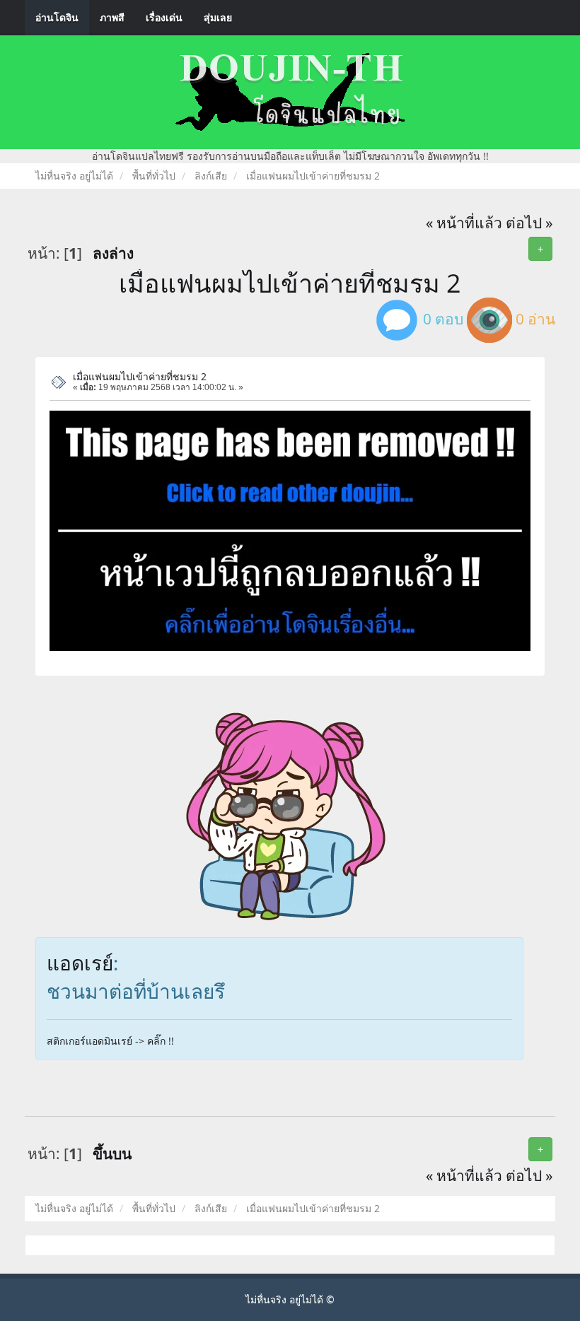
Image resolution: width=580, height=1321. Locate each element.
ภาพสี (112, 17)
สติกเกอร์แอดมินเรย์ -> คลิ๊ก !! (110, 1040)
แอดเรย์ (80, 962)
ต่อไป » (529, 223)
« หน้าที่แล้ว (464, 223)
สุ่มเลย (218, 17)
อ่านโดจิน (57, 17)
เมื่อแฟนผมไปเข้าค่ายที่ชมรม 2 (290, 283)
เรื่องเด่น (164, 17)
